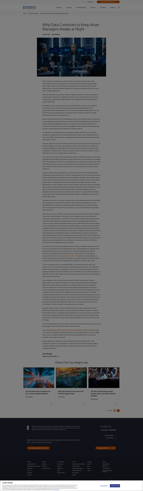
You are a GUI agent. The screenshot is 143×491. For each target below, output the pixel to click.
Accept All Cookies (115, 485)
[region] (71, 485)
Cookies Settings (104, 485)
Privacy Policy (56, 489)
